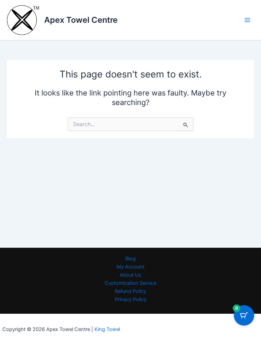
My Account (130, 267)
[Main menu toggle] (247, 20)
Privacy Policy (130, 299)
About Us (130, 275)
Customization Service (130, 283)
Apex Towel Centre (81, 20)
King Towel (106, 329)
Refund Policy (130, 291)
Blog (130, 259)
